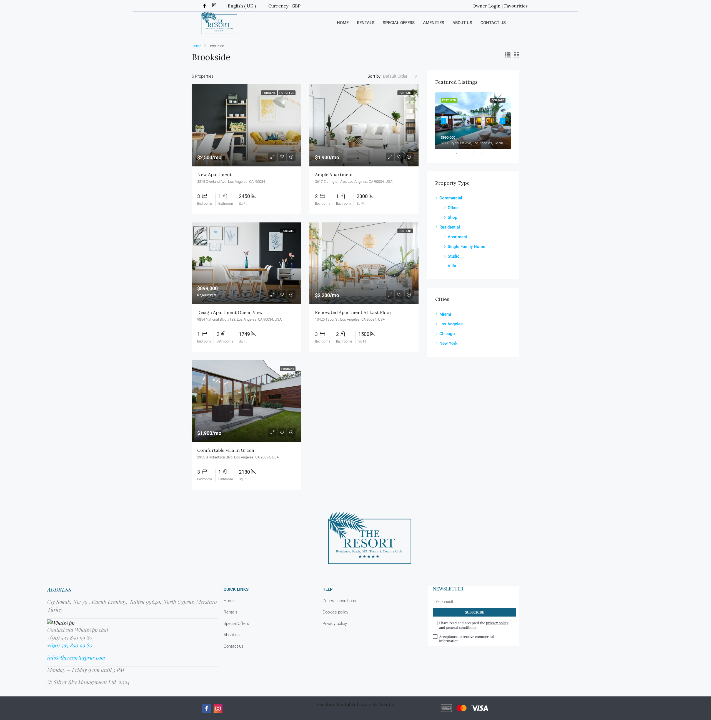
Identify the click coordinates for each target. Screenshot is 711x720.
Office (453, 207)
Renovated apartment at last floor (353, 312)
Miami (445, 314)
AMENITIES (433, 22)
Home (229, 600)
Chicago (447, 333)
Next (502, 121)
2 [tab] (467, 153)
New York (448, 343)
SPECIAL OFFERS (399, 22)
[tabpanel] (473, 120)
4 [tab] (484, 153)
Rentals (230, 612)
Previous (443, 121)
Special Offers (236, 623)
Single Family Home (466, 246)
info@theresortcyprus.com (76, 657)
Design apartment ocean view (230, 312)
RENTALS (365, 22)
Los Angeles (451, 323)
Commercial (450, 198)
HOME (343, 22)
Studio (454, 256)
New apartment (214, 174)
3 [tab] (476, 153)
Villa (452, 265)
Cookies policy (335, 612)
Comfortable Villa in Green (225, 450)
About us (232, 634)
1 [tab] (459, 153)
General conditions (339, 600)
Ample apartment (334, 174)
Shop (452, 217)
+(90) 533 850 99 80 (69, 645)
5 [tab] (492, 153)
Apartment (457, 236)
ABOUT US (462, 22)
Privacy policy (334, 623)
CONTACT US (493, 22)
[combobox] (400, 76)
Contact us (234, 646)
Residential (449, 227)
